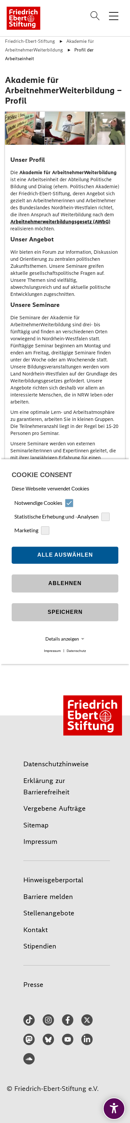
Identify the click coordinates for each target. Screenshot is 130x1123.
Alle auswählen (65, 555)
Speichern (65, 612)
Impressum (52, 651)
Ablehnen (65, 583)
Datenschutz (76, 651)
